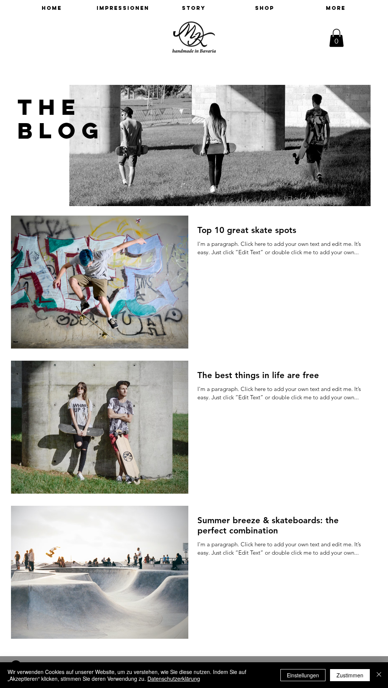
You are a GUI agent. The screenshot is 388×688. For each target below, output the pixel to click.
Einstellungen (303, 675)
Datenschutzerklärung (173, 678)
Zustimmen (349, 675)
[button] (336, 38)
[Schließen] (378, 675)
